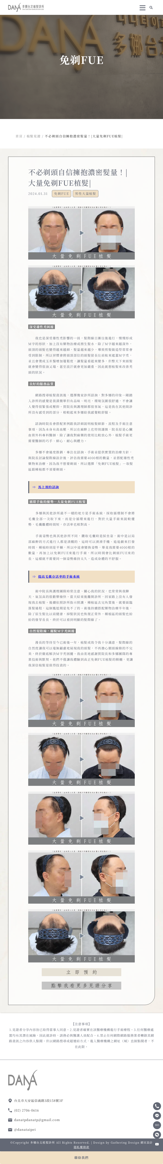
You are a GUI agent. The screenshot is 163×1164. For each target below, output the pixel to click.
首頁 (19, 136)
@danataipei (25, 1129)
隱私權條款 (81, 1147)
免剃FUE (61, 193)
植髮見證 (34, 136)
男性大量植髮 (85, 193)
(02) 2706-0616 (26, 1110)
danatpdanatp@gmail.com (37, 1119)
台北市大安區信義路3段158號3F (38, 1100)
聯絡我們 (81, 1157)
